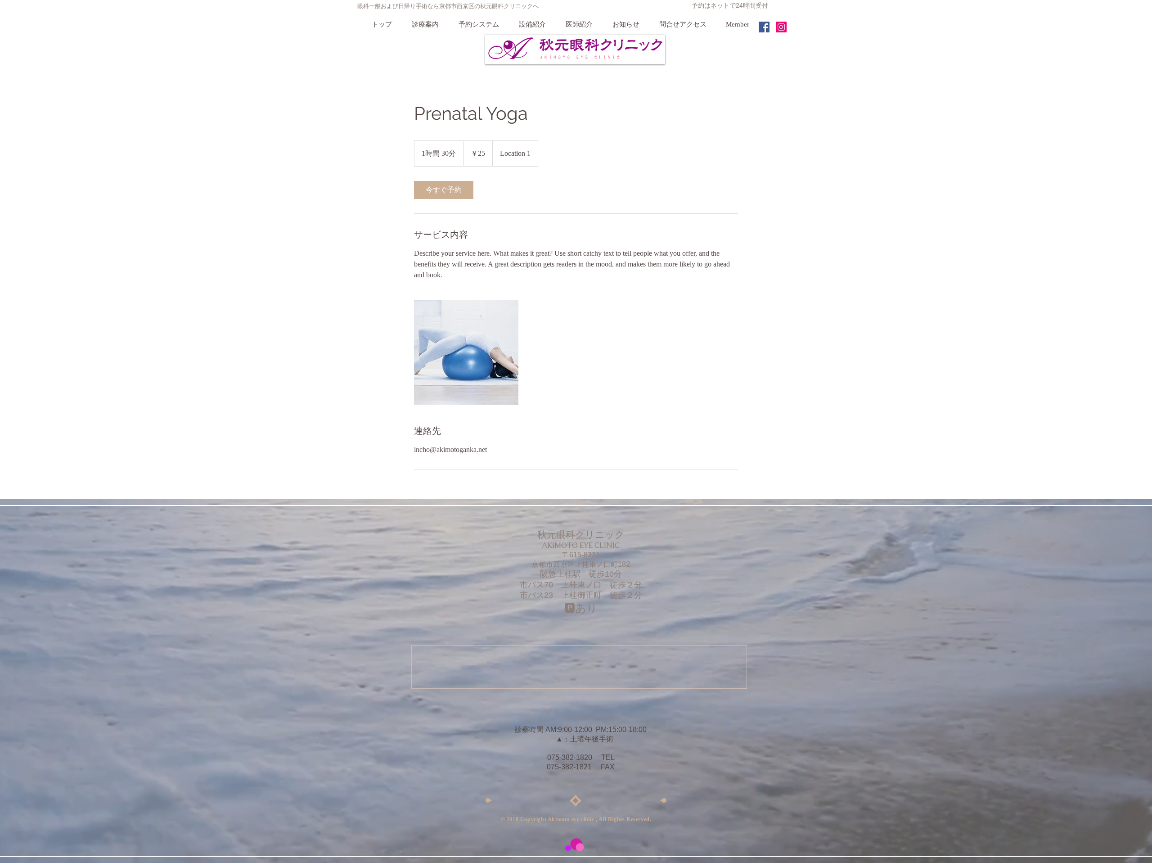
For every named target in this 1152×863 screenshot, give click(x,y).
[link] (443, 190)
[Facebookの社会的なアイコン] (764, 27)
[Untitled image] (466, 352)
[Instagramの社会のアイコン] (781, 27)
